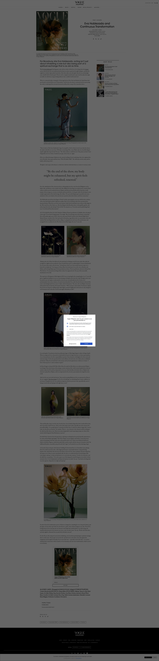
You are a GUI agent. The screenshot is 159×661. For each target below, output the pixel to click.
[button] (79, 329)
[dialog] (79, 330)
